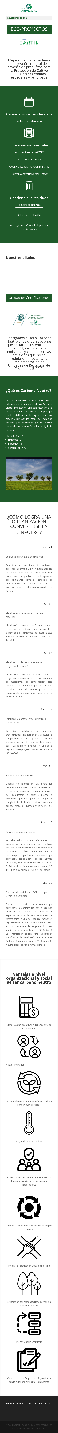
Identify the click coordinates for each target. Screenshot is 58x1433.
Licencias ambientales (29, 145)
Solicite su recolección (29, 215)
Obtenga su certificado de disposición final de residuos (29, 227)
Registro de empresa (29, 204)
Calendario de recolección (29, 114)
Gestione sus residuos (29, 198)
